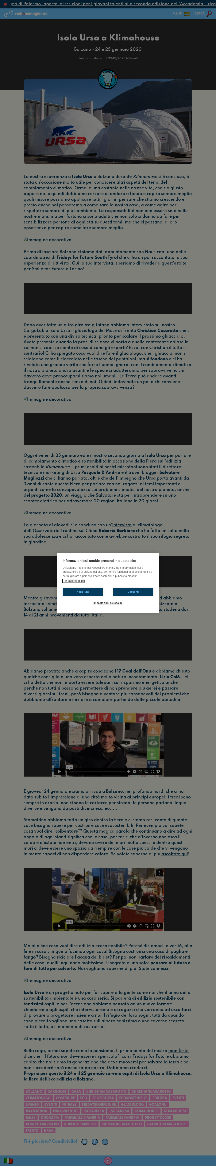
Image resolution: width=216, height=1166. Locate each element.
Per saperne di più (74, 580)
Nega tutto (83, 591)
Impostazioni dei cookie (108, 603)
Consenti (133, 591)
